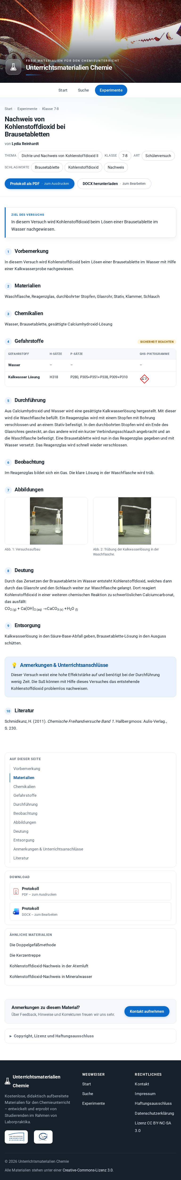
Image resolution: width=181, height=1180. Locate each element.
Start (62, 90)
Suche (83, 90)
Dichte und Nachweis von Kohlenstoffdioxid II (60, 156)
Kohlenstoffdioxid (83, 167)
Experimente (111, 90)
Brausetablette (47, 167)
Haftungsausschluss (153, 1103)
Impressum (145, 1093)
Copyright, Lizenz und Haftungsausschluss (54, 1036)
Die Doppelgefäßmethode (33, 944)
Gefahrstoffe (25, 795)
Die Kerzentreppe (25, 955)
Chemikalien (24, 786)
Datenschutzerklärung (154, 1113)
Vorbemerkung (26, 768)
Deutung (21, 831)
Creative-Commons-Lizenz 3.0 (88, 1170)
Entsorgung (23, 840)
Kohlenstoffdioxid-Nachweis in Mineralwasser (51, 976)
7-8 (125, 156)
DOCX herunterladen (114, 183)
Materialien (23, 777)
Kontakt (142, 1084)
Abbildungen (24, 822)
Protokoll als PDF (39, 183)
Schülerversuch (158, 156)
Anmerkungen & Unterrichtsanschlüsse (48, 849)
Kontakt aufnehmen (147, 1011)
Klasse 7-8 (50, 109)
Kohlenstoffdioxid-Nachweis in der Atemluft (49, 966)
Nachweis (116, 167)
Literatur (21, 858)
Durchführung (25, 804)
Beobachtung (25, 813)
